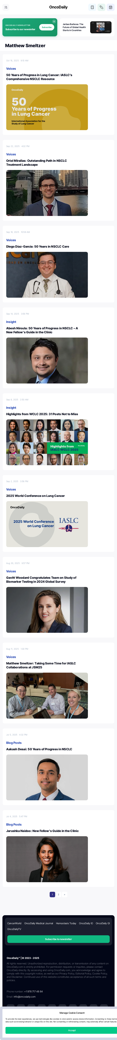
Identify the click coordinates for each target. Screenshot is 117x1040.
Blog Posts (14, 743)
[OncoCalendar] (111, 7)
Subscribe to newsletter (58, 939)
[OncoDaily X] (21, 1008)
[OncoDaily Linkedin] (11, 1008)
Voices (11, 68)
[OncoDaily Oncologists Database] (101, 7)
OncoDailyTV (14, 929)
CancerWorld (14, 923)
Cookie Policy (72, 1020)
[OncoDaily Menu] (5, 7)
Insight (11, 322)
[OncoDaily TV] (52, 1008)
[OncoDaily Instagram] (42, 1008)
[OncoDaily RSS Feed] (104, 1008)
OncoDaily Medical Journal (38, 923)
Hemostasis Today (66, 923)
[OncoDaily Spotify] (62, 1008)
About (28, 1020)
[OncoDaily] (58, 7)
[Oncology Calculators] (92, 7)
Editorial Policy (56, 1020)
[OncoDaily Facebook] (31, 1008)
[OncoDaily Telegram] (73, 1008)
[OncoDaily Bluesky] (83, 1008)
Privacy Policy (40, 1020)
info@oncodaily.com (24, 996)
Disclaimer (87, 1020)
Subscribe (46, 27)
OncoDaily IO (86, 923)
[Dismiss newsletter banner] (54, 21)
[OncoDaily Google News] (94, 1008)
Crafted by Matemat (58, 1027)
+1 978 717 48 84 (33, 991)
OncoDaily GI (103, 923)
